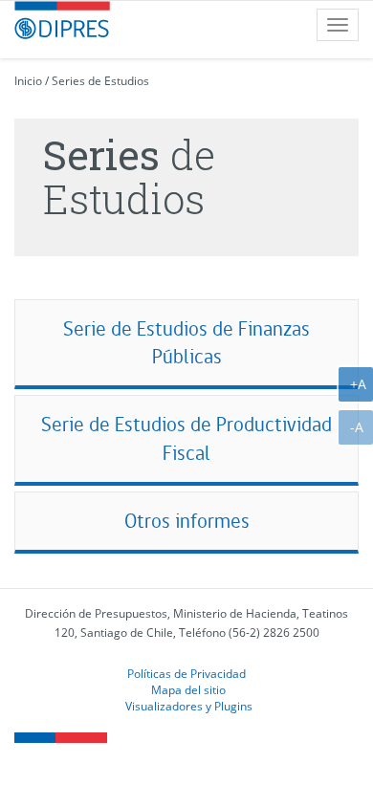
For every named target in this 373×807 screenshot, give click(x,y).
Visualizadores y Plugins (188, 705)
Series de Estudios (100, 81)
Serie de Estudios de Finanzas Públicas (186, 342)
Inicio (28, 81)
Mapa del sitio (188, 689)
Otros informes (187, 521)
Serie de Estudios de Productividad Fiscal (186, 438)
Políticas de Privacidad (186, 673)
